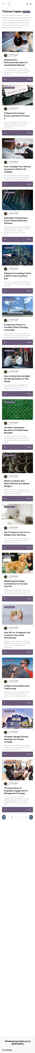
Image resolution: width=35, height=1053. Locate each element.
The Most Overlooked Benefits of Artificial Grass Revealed (16, 430)
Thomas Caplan (13, 55)
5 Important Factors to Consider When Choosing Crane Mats (16, 327)
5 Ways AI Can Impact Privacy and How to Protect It (17, 116)
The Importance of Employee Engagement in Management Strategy (16, 791)
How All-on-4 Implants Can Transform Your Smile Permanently (17, 635)
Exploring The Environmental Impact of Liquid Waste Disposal (15, 62)
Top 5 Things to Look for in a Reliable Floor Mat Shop (17, 533)
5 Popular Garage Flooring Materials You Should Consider (16, 739)
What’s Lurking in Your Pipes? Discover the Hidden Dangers (17, 483)
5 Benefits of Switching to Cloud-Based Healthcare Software (16, 221)
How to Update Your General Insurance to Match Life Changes (17, 169)
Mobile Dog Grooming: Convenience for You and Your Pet (15, 584)
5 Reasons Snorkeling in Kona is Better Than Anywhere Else (17, 276)
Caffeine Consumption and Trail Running (16, 687)
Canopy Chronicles (9, 34)
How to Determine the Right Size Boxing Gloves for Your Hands (17, 379)
